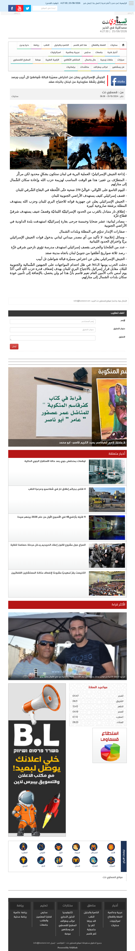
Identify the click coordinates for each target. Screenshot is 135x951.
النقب (46, 45)
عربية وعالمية (73, 52)
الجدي (25, 866)
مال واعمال (90, 60)
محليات (113, 45)
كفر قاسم (91, 934)
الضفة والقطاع (99, 45)
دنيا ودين (24, 45)
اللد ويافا (91, 921)
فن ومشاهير (67, 930)
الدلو (43, 866)
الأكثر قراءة (118, 604)
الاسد (113, 853)
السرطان (94, 853)
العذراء (94, 866)
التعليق (122, 337)
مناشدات (84, 67)
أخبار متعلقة (116, 454)
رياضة (36, 45)
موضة (38, 60)
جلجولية (91, 930)
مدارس (87, 52)
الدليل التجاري (67, 917)
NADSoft (73, 948)
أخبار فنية (112, 52)
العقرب (24, 853)
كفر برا (91, 926)
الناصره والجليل (61, 45)
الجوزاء (77, 853)
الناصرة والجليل (91, 913)
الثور (61, 853)
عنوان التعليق (119, 328)
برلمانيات (70, 67)
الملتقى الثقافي (72, 60)
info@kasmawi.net (82, 301)
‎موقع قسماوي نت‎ (113, 877)
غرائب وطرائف (101, 67)
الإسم (123, 320)
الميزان (112, 866)
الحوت (60, 866)
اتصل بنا (96, 3)
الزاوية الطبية (52, 60)
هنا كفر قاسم (80, 45)
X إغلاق (130, 13)
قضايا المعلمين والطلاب (44, 919)
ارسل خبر (87, 3)
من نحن (114, 3)
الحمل (77, 866)
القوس (42, 853)
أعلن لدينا (105, 3)
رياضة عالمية (20, 913)
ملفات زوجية (106, 60)
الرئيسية (123, 3)
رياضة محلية (20, 917)
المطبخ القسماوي (21, 60)
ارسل (14, 346)
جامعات (99, 52)
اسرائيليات (55, 52)
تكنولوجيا (68, 913)
